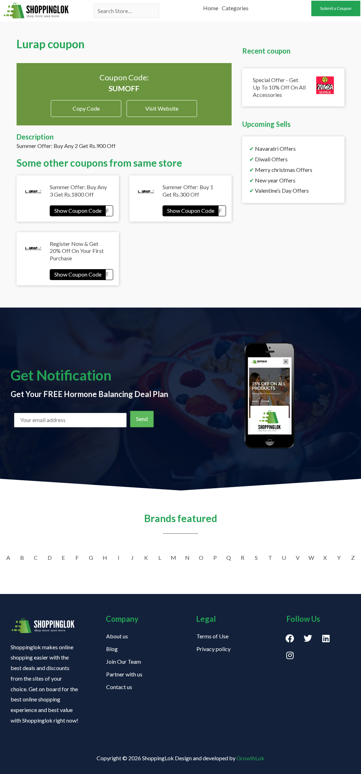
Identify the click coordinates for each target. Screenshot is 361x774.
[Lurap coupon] (81, 210)
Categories (235, 8)
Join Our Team (123, 661)
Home (210, 8)
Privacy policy (213, 648)
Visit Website (161, 108)
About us (117, 636)
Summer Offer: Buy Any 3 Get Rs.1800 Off (78, 191)
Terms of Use (212, 636)
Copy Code (86, 106)
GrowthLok (250, 758)
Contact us (119, 686)
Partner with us (124, 674)
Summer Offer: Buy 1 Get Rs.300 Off (188, 191)
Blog (112, 648)
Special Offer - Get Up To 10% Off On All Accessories (279, 87)
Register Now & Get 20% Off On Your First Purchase (77, 251)
